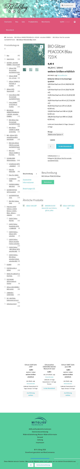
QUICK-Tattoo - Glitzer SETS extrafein (13, 234)
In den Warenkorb (65, 146)
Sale (23, 22)
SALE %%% (10, 59)
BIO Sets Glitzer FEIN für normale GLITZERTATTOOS (14, 145)
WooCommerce (48, 452)
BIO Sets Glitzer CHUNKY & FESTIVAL (14, 153)
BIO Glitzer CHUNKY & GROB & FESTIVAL (14, 130)
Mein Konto (46, 22)
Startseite (8, 22)
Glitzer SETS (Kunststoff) (10, 90)
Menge (50, 132)
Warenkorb (10, 30)
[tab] (30, 174)
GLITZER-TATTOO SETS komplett (12, 191)
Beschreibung (28, 174)
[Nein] (77, 464)
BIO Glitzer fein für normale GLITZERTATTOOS (14, 122)
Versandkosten (62, 75)
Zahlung (40, 440)
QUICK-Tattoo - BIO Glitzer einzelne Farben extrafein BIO (14, 258)
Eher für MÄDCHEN (12, 171)
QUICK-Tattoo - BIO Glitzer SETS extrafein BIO (14, 249)
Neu (16, 22)
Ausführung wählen (31, 394)
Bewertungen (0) (29, 189)
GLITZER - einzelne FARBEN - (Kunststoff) (13, 64)
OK (31, 465)
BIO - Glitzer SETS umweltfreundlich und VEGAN (12, 137)
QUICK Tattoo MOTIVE (13, 219)
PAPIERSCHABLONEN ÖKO (14, 185)
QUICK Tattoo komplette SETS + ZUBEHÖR (14, 226)
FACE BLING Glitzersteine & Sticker (11, 281)
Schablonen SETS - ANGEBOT (14, 165)
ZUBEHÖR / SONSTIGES (10, 294)
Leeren (52, 140)
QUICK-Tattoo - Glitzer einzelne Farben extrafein (14, 242)
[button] (41, 46)
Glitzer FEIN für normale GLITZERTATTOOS (14, 70)
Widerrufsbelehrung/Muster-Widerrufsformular (40, 434)
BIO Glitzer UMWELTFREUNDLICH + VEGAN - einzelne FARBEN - (32, 37)
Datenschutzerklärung (40, 432)
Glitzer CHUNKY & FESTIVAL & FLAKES (14, 83)
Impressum (40, 442)
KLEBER (9, 264)
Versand (40, 437)
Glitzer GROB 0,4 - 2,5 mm (13, 77)
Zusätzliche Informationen (28, 181)
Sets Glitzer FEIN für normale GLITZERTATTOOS (14, 97)
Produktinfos (33, 22)
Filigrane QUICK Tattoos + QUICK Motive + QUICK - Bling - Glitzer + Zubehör (12, 211)
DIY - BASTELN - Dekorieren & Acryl (12, 299)
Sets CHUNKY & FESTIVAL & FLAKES (13, 104)
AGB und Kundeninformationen (40, 429)
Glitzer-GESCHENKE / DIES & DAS (13, 288)
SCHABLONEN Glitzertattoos (11, 159)
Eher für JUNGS (13, 175)
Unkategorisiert (12, 304)
